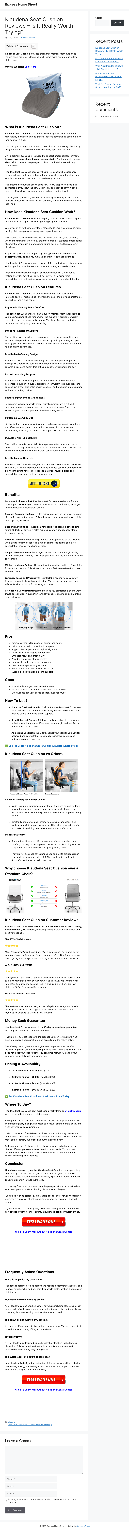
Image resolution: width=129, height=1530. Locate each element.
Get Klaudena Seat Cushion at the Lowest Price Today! (39, 1096)
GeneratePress (83, 1526)
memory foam (35, 228)
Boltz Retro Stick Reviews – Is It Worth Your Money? (30, 1425)
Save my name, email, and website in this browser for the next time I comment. (42, 1501)
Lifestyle (11, 1422)
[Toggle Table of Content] (32, 46)
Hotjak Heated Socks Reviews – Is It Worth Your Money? (108, 76)
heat (37, 467)
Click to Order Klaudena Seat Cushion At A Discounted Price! (43, 745)
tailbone (9, 340)
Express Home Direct (21, 4)
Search (98, 18)
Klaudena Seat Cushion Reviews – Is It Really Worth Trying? (109, 51)
